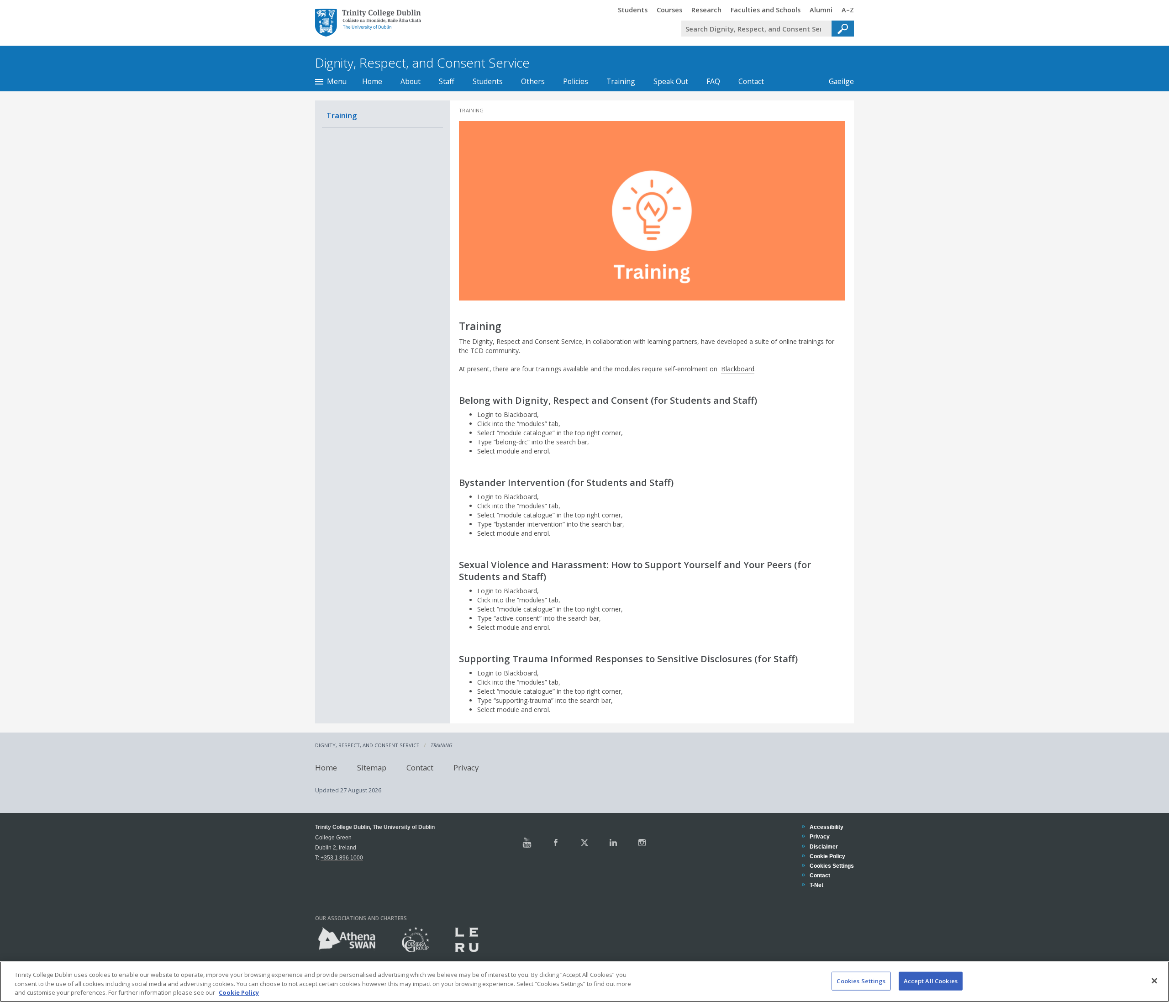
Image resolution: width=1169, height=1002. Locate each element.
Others (533, 81)
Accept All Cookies (931, 980)
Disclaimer (823, 846)
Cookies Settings (861, 980)
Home (372, 81)
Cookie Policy (827, 856)
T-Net (816, 885)
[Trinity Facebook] (555, 842)
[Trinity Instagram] (642, 842)
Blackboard (737, 368)
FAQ (713, 81)
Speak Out (670, 81)
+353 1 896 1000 (342, 857)
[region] (584, 981)
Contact (751, 81)
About (410, 81)
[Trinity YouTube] (527, 842)
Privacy (466, 767)
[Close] (1154, 980)
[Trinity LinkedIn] (613, 842)
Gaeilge (837, 81)
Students (488, 81)
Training (620, 81)
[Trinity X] (584, 842)
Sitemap (371, 767)
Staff (446, 81)
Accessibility (826, 827)
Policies (575, 81)
